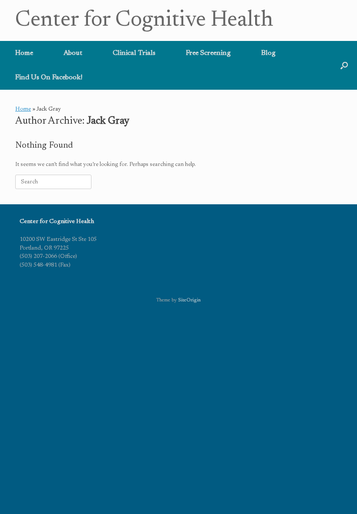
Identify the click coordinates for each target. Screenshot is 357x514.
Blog (268, 53)
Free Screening (208, 53)
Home (24, 53)
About (73, 53)
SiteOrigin (189, 300)
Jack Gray (108, 121)
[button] (344, 65)
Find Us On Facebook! (48, 77)
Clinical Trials (134, 53)
